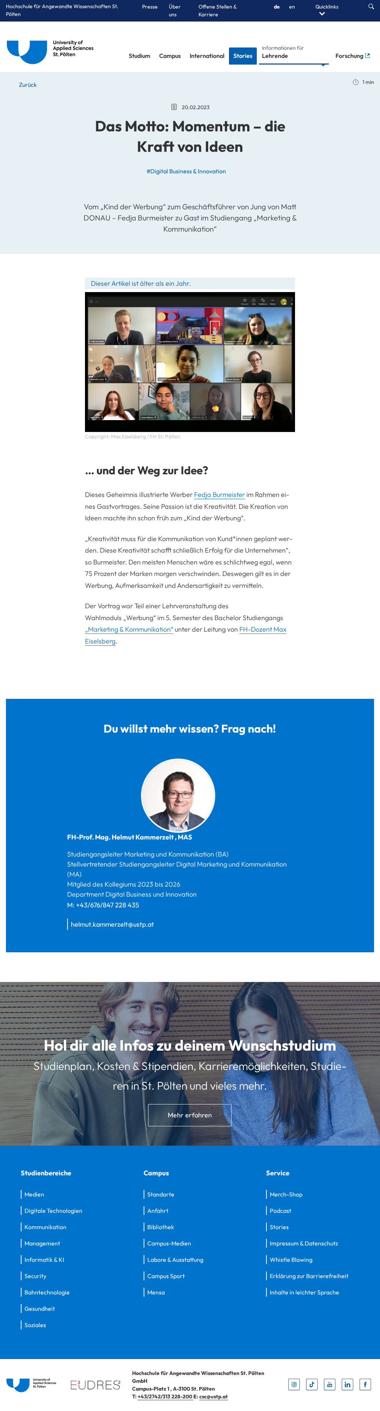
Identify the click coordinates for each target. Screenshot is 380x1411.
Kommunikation (45, 1227)
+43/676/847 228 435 (107, 905)
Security (35, 1276)
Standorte (160, 1194)
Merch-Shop (286, 1194)
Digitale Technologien (53, 1210)
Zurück (27, 84)
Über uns (175, 10)
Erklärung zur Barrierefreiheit (309, 1276)
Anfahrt (157, 1210)
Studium (139, 55)
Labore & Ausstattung (175, 1259)
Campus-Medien (169, 1243)
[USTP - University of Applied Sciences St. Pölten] (52, 47)
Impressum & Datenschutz (304, 1243)
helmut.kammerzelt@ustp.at (112, 924)
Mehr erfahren (190, 1115)
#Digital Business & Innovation (186, 171)
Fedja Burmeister (219, 494)
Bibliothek (160, 1227)
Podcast (280, 1210)
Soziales (35, 1325)
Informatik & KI (44, 1259)
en (292, 6)
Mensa (156, 1292)
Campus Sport (166, 1276)
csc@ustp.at (213, 1396)
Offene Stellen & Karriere (217, 10)
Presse (150, 6)
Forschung (349, 55)
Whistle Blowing (291, 1259)
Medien (34, 1194)
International (207, 55)
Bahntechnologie (47, 1292)
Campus (170, 55)
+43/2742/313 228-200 (165, 1396)
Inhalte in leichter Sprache (304, 1292)
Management (42, 1243)
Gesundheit (39, 1308)
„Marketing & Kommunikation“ (129, 629)
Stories (242, 55)
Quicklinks (326, 6)
